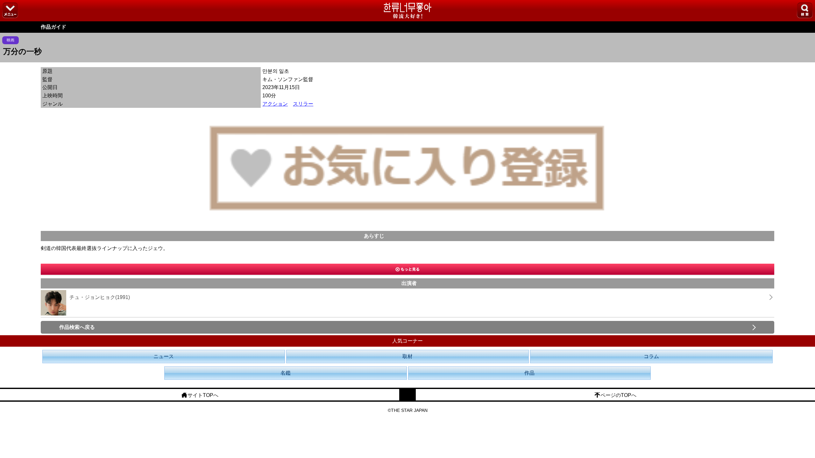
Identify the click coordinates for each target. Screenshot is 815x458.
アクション (275, 104)
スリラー (303, 104)
